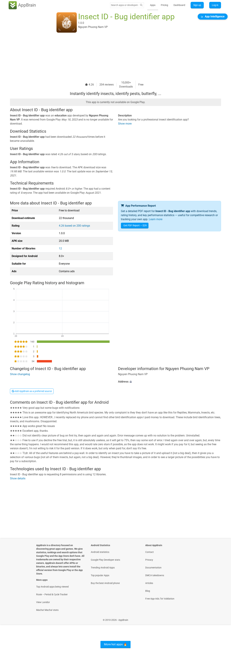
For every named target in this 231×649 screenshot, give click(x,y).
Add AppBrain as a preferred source (33, 391)
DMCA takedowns (154, 575)
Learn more (155, 219)
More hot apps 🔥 (115, 644)
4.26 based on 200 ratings (74, 225)
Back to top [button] (222, 618)
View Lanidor (43, 602)
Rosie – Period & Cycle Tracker (52, 594)
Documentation (153, 567)
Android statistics (100, 552)
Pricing (164, 5)
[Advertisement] (111, 57)
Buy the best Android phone (105, 583)
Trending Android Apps (103, 567)
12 (60, 248)
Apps (152, 5)
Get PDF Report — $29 (135, 225)
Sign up (197, 5)
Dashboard (179, 5)
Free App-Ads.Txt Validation (159, 598)
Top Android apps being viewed (52, 586)
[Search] (141, 5)
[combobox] (124, 5)
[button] (169, 382)
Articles (149, 583)
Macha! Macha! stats (47, 610)
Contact (149, 552)
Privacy (149, 559)
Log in (215, 5)
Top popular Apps (100, 575)
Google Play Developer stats (105, 559)
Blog (147, 591)
